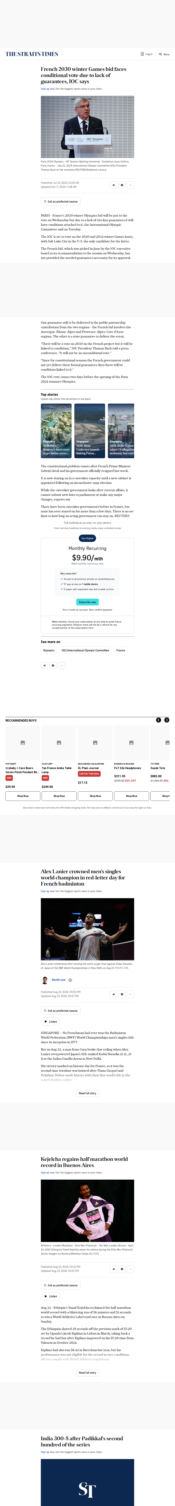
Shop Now (23, 796)
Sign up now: (48, 88)
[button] (146, 54)
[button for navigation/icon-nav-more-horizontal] (130, 185)
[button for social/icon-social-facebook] (122, 185)
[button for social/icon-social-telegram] (113, 185)
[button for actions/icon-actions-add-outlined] (70, 980)
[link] (31, 54)
